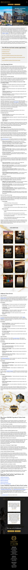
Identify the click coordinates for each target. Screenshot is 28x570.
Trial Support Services (5, 51)
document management (5, 358)
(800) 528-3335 (14, 557)
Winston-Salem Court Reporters (5, 483)
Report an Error (14, 565)
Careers (14, 564)
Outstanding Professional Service (6, 489)
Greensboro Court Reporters (5, 478)
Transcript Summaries (14, 554)
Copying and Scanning (14, 551)
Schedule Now (20, 21)
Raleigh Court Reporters (4, 480)
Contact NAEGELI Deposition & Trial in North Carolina (11, 60)
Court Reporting (14, 548)
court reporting (16, 101)
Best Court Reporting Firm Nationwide (20, 489)
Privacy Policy (14, 567)
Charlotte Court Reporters (4, 477)
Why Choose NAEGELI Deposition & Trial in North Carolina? (12, 55)
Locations (14, 563)
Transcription (14, 552)
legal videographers (16, 338)
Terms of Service (14, 566)
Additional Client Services (6, 53)
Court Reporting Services (6, 49)
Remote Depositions (14, 549)
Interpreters (14, 553)
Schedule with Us (14, 558)
